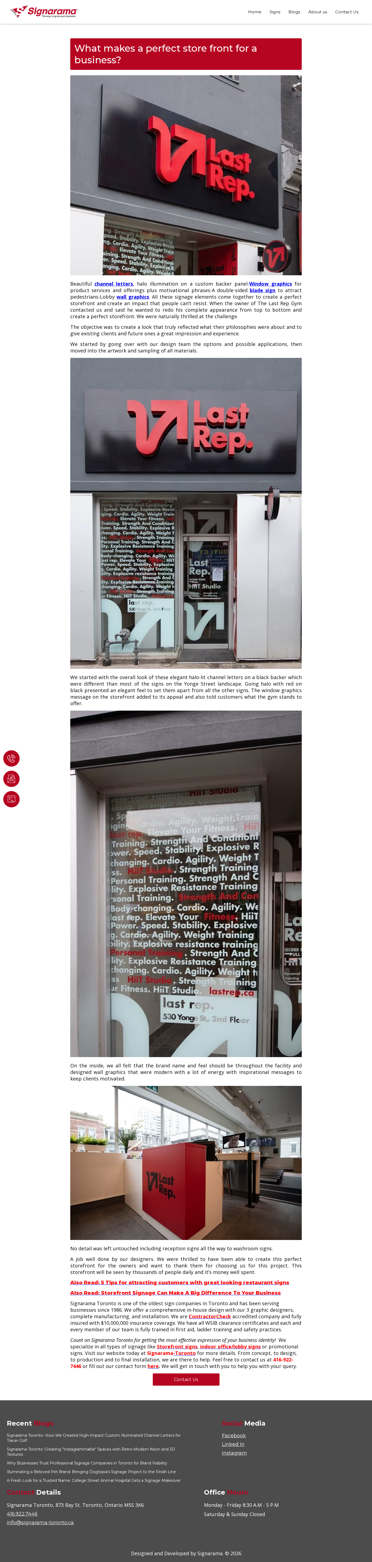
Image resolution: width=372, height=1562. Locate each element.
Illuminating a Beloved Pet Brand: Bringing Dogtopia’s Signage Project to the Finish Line (91, 1471)
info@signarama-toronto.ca (40, 1523)
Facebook (234, 1436)
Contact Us (186, 1379)
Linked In (233, 1444)
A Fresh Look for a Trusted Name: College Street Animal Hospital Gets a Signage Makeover (94, 1480)
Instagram (234, 1453)
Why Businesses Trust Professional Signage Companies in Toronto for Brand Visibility (87, 1463)
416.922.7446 (22, 1514)
